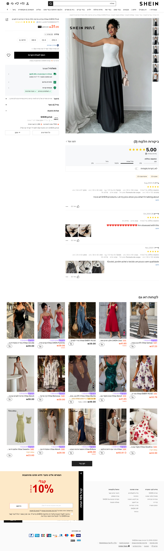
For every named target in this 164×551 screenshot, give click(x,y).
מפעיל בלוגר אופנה (151, 496)
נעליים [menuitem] (38, 10)
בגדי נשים (139, 15)
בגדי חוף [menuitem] (108, 10)
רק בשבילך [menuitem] (143, 10)
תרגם (157, 200)
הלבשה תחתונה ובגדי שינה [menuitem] (52, 10)
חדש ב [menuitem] (133, 10)
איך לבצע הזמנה (133, 499)
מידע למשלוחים (133, 493)
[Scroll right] (7, 9)
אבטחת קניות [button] (47, 88)
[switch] (137, 168)
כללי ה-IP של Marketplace (108, 543)
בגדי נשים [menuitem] (117, 10)
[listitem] (143, 326)
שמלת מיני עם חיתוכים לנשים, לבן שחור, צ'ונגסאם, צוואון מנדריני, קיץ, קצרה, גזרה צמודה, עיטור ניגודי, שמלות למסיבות (112, 449)
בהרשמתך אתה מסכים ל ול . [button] (51, 511)
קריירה (155, 502)
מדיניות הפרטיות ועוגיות (139, 543)
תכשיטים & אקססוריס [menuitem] (26, 10)
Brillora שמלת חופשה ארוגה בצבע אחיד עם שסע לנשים (82, 449)
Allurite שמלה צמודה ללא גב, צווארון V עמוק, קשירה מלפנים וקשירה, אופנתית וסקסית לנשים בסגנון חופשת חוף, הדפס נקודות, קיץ (82, 396)
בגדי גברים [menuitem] (81, 10)
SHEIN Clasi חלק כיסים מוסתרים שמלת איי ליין (112, 340)
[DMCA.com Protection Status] (72, 540)
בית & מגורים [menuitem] (69, 10)
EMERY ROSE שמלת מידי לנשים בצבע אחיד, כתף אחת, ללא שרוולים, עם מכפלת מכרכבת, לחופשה (82, 340)
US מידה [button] (50, 34)
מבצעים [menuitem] (126, 10)
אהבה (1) (154, 176)
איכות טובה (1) (142, 176)
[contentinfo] (42, 535)
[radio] (54, 40)
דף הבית (156, 15)
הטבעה (146, 546)
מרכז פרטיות (154, 543)
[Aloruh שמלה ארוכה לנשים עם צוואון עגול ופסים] (20, 373)
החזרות (136, 496)
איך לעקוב (135, 502)
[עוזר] (78, 206)
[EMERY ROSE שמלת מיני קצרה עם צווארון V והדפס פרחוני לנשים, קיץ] (143, 373)
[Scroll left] (10, 9)
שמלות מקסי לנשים (117, 15)
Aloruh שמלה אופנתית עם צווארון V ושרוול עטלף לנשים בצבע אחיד (51, 449)
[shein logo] (149, 3)
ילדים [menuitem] (89, 10)
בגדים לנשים (148, 15)
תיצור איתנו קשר (114, 493)
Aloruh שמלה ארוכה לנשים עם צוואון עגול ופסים (20, 396)
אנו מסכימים (76, 531)
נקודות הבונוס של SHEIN (111, 499)
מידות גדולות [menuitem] (98, 10)
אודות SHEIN (153, 493)
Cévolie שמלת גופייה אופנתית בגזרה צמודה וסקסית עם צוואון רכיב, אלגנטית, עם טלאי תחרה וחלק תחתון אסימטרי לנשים (20, 343)
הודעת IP (155, 546)
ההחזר (136, 511)
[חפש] (50, 3)
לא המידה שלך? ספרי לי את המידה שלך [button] (46, 49)
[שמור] (8, 55)
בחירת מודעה (137, 546)
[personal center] (27, 3)
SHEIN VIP (134, 508)
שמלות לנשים (129, 15)
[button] (12, 3)
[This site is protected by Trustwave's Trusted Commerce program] (79, 540)
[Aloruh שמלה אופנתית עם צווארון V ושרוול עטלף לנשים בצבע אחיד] (51, 427)
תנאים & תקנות (124, 543)
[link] (22, 3)
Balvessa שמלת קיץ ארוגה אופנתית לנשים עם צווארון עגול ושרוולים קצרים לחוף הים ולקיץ (51, 396)
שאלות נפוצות (114, 502)
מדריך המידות (133, 505)
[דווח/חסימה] (66, 206)
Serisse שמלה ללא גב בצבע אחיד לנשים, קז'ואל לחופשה (143, 343)
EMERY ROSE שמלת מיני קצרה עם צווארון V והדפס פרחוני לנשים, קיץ (143, 394)
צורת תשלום (115, 496)
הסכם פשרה (154, 505)
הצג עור (82, 463)
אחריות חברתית (152, 499)
